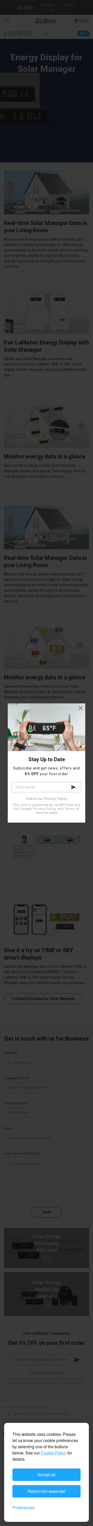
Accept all (46, 1475)
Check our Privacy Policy (46, 799)
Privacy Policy (44, 809)
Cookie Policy (53, 1453)
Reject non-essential (46, 1491)
